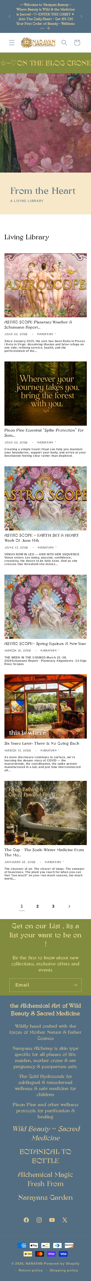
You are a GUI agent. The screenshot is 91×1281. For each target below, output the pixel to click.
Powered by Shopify (62, 1263)
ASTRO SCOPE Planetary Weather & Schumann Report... (38, 324)
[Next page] (69, 906)
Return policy (31, 1270)
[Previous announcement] (9, 16)
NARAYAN (34, 1263)
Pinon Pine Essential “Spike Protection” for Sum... (44, 433)
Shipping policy (64, 1270)
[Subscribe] (75, 985)
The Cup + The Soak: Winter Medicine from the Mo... (44, 852)
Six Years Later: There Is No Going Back (41, 743)
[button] (11, 42)
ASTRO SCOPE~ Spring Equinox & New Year (45, 643)
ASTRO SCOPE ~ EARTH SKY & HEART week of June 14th (41, 538)
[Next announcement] (81, 16)
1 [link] (22, 906)
